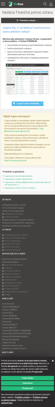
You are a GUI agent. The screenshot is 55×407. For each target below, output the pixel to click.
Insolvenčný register (12, 250)
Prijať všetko (27, 378)
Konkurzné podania (10, 262)
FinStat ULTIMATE (9, 310)
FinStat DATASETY (10, 325)
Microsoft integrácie (10, 339)
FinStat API (6, 322)
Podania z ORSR (11, 289)
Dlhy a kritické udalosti (13, 265)
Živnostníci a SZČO (12, 244)
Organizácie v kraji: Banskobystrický (18, 176)
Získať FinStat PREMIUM (27, 103)
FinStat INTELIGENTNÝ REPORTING (16, 333)
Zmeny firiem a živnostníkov (16, 292)
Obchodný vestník (11, 286)
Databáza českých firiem (12, 345)
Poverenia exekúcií (12, 271)
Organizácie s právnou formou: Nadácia (20, 188)
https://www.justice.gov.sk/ (15, 160)
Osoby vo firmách (11, 217)
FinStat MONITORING (11, 319)
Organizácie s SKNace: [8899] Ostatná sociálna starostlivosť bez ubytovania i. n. (28, 183)
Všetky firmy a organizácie (13, 211)
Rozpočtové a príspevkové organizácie (18, 223)
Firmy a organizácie (12, 241)
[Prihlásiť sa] (51, 4)
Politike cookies (22, 397)
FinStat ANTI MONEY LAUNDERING (16, 331)
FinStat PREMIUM (9, 316)
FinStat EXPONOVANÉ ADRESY (15, 337)
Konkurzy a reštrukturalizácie (14, 259)
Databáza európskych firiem (14, 348)
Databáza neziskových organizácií (16, 226)
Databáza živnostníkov (13, 214)
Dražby (7, 295)
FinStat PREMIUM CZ (11, 307)
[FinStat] (15, 6)
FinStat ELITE (7, 313)
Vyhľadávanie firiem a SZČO (14, 205)
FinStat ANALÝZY (9, 328)
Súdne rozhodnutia (12, 277)
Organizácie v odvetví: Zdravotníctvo (19, 179)
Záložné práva (10, 280)
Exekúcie (8, 268)
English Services (9, 343)
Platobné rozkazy (27, 20)
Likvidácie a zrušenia (13, 283)
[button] (45, 4)
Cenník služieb (8, 304)
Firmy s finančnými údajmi (13, 208)
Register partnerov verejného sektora (18, 220)
